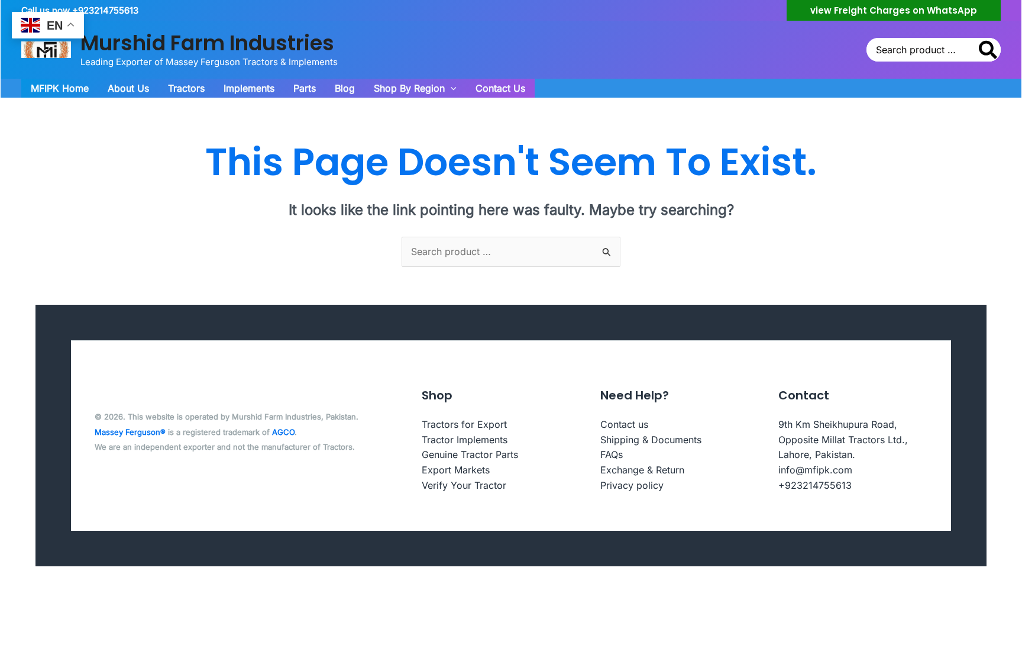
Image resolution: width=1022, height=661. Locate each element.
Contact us (624, 424)
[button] (894, 10)
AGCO (283, 432)
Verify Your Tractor (464, 485)
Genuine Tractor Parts (470, 454)
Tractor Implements (464, 440)
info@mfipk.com (815, 470)
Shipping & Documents (650, 440)
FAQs (611, 454)
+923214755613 (815, 485)
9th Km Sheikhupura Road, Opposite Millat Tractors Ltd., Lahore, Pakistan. (843, 439)
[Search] (988, 50)
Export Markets (456, 470)
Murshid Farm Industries (207, 42)
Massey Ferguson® (130, 432)
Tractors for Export (464, 424)
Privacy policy (632, 485)
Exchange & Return (642, 470)
